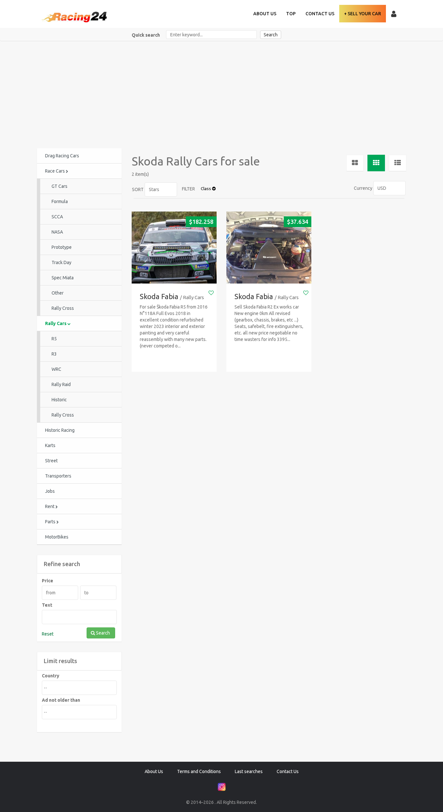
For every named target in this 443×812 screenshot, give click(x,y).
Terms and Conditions (199, 771)
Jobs (50, 491)
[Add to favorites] (211, 293)
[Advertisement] (221, 89)
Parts (50, 521)
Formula (60, 201)
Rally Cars (56, 323)
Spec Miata (63, 277)
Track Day (61, 262)
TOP (291, 13)
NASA (57, 232)
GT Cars (59, 186)
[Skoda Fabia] (174, 248)
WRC (56, 369)
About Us (264, 13)
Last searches (249, 771)
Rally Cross (63, 308)
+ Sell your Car (362, 13)
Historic (59, 399)
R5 (54, 338)
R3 (54, 354)
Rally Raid (61, 384)
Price (47, 580)
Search (271, 34)
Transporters (58, 476)
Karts (50, 445)
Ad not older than (61, 700)
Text (47, 605)
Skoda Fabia (159, 296)
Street (51, 460)
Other (58, 293)
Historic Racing (60, 430)
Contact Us (319, 13)
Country (50, 675)
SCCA (57, 216)
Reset (48, 633)
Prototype (62, 247)
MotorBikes (56, 536)
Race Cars (55, 171)
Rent (50, 506)
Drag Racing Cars (62, 155)
